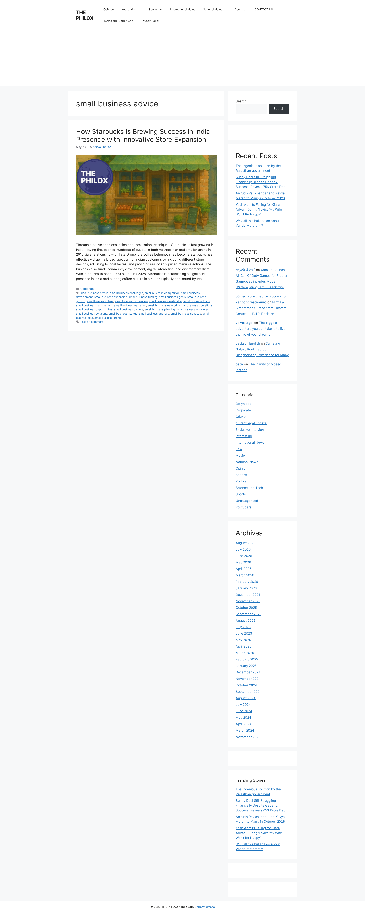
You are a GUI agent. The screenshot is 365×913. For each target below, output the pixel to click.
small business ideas (100, 301)
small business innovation (131, 301)
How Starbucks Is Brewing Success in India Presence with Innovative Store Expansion (143, 135)
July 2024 (243, 704)
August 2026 (246, 543)
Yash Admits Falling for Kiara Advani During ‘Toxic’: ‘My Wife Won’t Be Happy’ (259, 209)
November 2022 (248, 737)
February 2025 (247, 659)
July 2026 (243, 549)
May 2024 (243, 717)
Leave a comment (91, 321)
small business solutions (91, 313)
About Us (241, 9)
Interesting (128, 9)
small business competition (162, 293)
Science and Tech (249, 488)
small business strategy (154, 313)
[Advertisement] (182, 59)
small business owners (128, 309)
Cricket (241, 417)
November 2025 (248, 601)
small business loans (196, 301)
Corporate (87, 288)
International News (182, 9)
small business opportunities (94, 309)
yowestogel (244, 323)
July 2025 (243, 627)
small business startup (123, 313)
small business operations (196, 305)
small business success (186, 313)
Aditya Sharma (102, 147)
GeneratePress (204, 907)
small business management (94, 305)
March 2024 (245, 730)
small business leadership (165, 301)
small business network (163, 305)
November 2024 (248, 679)
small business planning (160, 309)
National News (212, 9)
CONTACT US (264, 9)
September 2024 (249, 692)
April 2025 (243, 646)
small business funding (143, 297)
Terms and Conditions (118, 21)
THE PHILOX (85, 15)
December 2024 (248, 672)
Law (239, 449)
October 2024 (246, 685)
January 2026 (246, 588)
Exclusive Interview (250, 429)
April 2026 (244, 569)
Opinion (108, 9)
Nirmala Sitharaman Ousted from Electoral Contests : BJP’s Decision (261, 308)
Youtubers (243, 507)
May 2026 (243, 562)
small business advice (94, 293)
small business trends (108, 317)
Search (241, 101)
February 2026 (247, 582)
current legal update (251, 423)
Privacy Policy (150, 21)
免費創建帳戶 (245, 270)
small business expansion (110, 297)
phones (241, 475)
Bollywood (244, 404)
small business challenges (126, 293)
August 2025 (245, 620)
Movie (240, 455)
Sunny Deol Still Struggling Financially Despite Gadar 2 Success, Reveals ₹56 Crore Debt (261, 182)
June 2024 (244, 711)
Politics (241, 481)
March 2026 (245, 575)
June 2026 (244, 556)
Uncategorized (247, 501)
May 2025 (243, 640)
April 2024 (244, 724)
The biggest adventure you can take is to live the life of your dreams (260, 328)
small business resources (192, 309)
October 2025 (246, 607)
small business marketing (130, 305)
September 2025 (248, 614)
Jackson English (248, 343)
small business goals (172, 297)
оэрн (239, 364)
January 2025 (246, 666)
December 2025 (248, 595)
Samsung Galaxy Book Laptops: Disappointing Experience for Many (262, 349)
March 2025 (245, 653)
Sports (153, 9)
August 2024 (246, 698)
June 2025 (244, 633)
